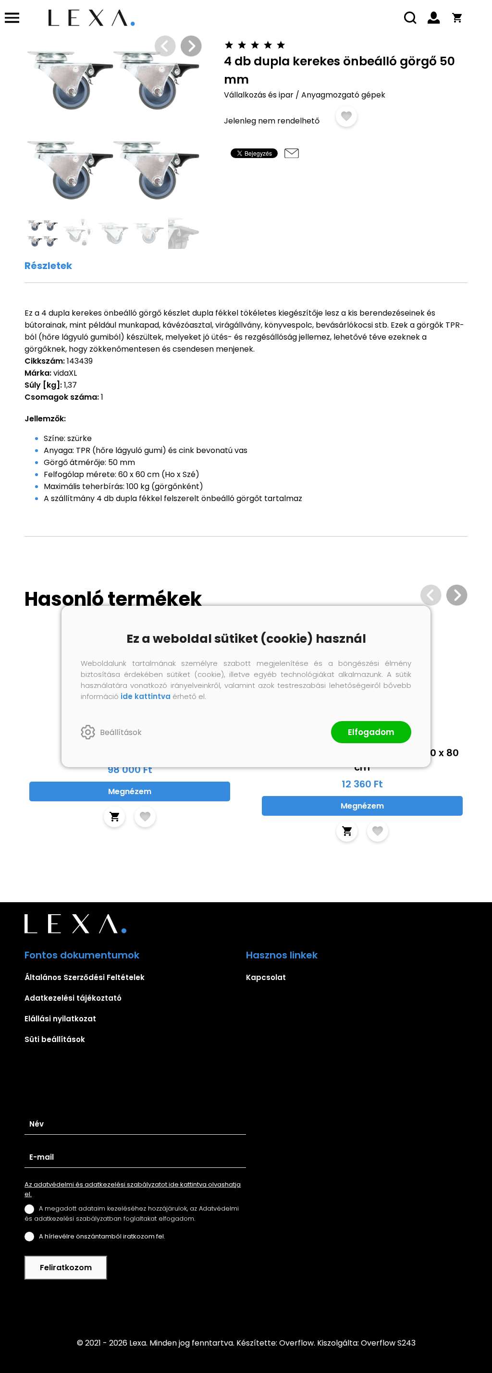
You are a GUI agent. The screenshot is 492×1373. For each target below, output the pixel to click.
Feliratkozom (66, 1267)
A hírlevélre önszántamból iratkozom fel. (102, 1236)
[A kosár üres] (456, 17)
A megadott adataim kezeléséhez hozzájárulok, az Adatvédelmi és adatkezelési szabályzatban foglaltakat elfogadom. (132, 1213)
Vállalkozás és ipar (259, 94)
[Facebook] (246, 1302)
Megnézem (129, 791)
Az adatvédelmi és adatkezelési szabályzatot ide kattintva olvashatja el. (133, 1189)
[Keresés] (410, 17)
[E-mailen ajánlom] (291, 153)
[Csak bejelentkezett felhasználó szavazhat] (229, 45)
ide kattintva (146, 696)
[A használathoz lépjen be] (346, 116)
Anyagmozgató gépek (343, 94)
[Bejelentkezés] (433, 17)
